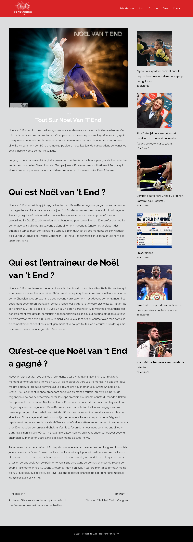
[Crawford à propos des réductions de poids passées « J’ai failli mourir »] (160, 282)
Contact (177, 8)
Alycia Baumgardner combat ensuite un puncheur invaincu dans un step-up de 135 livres (160, 76)
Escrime (153, 8)
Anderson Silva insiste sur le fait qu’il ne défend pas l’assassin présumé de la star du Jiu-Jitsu (37, 500)
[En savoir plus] (160, 230)
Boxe (165, 8)
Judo (141, 8)
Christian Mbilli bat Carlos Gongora (107, 497)
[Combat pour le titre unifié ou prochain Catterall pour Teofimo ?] (160, 173)
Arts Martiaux (127, 8)
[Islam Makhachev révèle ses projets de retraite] (160, 339)
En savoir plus (145, 252)
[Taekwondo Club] (23, 8)
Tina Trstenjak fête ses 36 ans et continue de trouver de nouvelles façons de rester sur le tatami (157, 138)
